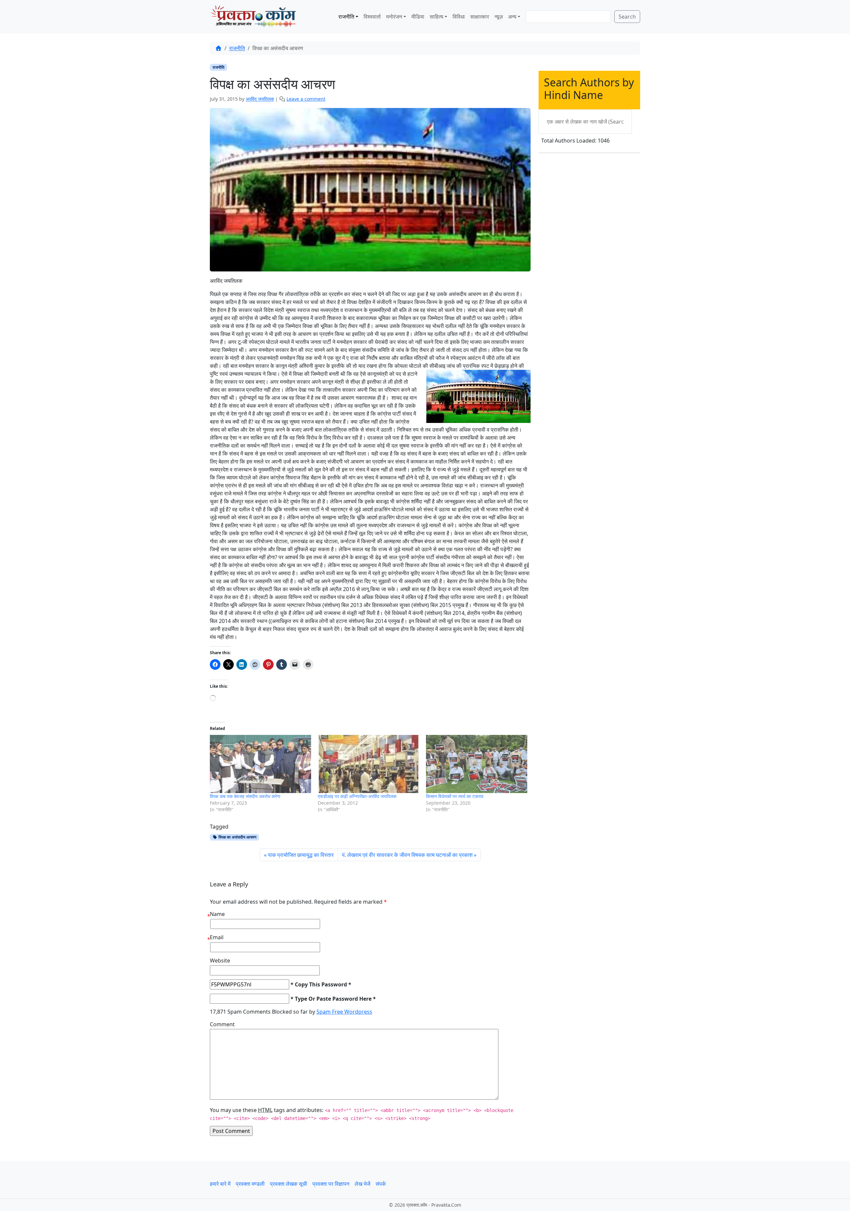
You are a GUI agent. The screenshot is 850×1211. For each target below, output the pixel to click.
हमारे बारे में (220, 1183)
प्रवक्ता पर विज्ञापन (330, 1183)
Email (216, 937)
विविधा (459, 16)
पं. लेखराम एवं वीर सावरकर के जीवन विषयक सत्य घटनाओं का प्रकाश (407, 854)
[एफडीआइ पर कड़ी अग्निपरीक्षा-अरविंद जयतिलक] (368, 764)
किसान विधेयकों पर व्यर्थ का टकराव (454, 796)
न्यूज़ (498, 16)
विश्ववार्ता (372, 16)
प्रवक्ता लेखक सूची (288, 1183)
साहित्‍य (436, 16)
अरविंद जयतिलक (260, 99)
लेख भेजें (362, 1183)
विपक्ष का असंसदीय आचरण (236, 837)
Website (220, 960)
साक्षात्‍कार (479, 16)
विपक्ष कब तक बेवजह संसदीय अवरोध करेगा (245, 796)
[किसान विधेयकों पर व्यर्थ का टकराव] (476, 764)
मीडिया (417, 16)
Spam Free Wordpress (344, 1011)
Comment (222, 1024)
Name (217, 914)
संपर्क (381, 1183)
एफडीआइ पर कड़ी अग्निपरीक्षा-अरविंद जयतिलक (357, 796)
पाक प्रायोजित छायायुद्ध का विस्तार (301, 854)
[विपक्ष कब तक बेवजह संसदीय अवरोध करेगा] (260, 764)
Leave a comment (306, 99)
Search (627, 16)
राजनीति (346, 16)
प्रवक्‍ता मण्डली (250, 1183)
